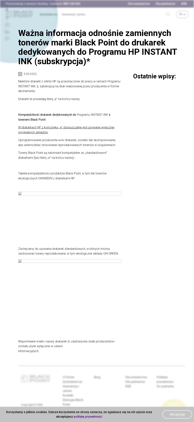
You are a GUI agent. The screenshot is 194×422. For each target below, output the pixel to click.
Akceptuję (177, 414)
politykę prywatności (88, 416)
